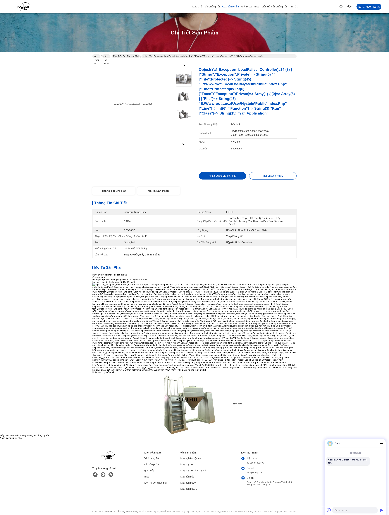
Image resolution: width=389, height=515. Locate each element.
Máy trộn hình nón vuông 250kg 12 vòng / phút (24, 435)
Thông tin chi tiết (114, 190)
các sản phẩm (230, 6)
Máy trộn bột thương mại (126, 56)
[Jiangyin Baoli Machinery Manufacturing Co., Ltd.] (24, 6)
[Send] (381, 510)
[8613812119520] (103, 475)
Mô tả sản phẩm (159, 190)
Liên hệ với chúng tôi (274, 6)
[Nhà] (109, 459)
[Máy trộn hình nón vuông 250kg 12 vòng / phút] (189, 403)
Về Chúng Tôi (212, 6)
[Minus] (381, 443)
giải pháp (246, 6)
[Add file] (329, 510)
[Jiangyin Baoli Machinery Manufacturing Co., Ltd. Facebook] (95, 475)
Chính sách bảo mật (102, 511)
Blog (256, 6)
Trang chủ (196, 6)
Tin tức (293, 6)
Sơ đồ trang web (122, 511)
